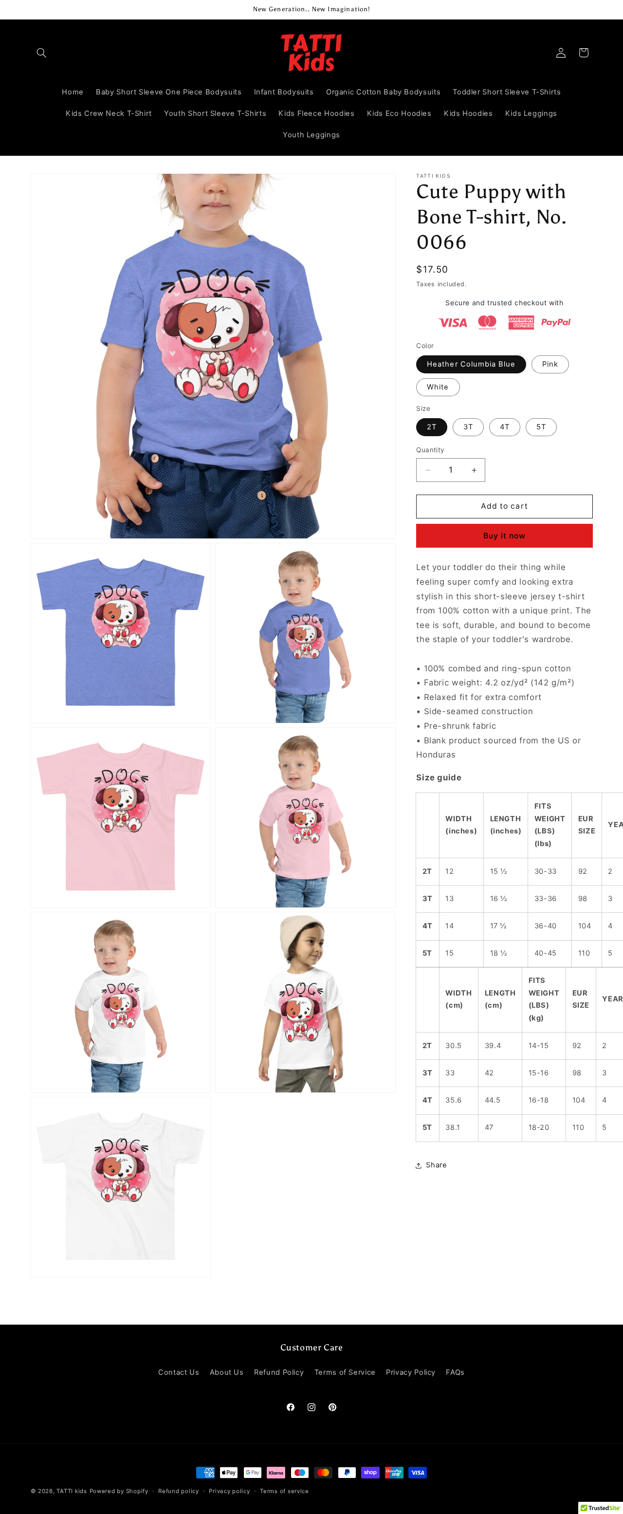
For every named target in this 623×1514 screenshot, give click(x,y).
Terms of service (284, 1491)
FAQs (455, 1372)
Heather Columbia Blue (471, 364)
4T (505, 427)
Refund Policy (279, 1372)
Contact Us (178, 1372)
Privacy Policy (411, 1372)
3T (468, 427)
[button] (42, 52)
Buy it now (504, 535)
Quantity (430, 450)
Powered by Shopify (119, 1491)
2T (432, 427)
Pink (550, 364)
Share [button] (436, 1165)
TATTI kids (71, 1491)
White (438, 387)
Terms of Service (345, 1372)
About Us (227, 1372)
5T (541, 427)
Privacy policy (229, 1491)
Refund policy (178, 1491)
